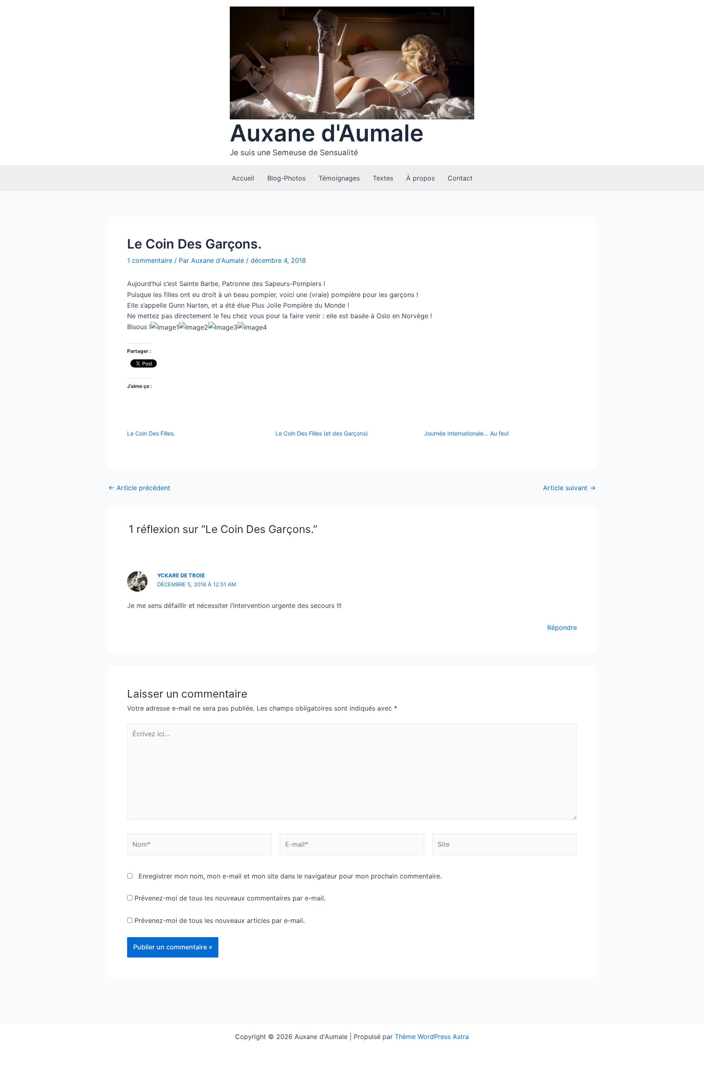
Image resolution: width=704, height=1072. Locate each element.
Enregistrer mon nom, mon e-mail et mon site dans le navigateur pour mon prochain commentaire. (290, 876)
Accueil (243, 178)
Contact (460, 178)
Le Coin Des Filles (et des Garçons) (321, 433)
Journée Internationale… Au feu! (466, 433)
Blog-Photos (286, 178)
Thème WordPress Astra (432, 1036)
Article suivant (569, 487)
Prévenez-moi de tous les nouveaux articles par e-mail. (219, 920)
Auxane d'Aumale (327, 133)
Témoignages (339, 178)
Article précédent (139, 487)
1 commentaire (149, 260)
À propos (420, 178)
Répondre (562, 627)
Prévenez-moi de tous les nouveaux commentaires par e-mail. (230, 898)
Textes (383, 178)
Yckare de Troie (181, 575)
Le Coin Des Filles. (151, 433)
